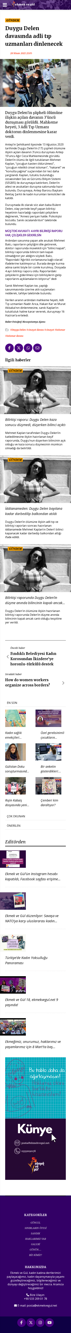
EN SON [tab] (12, 703)
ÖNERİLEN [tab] (14, 826)
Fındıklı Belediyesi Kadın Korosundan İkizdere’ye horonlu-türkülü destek (33, 658)
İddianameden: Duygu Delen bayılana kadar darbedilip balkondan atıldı (33, 511)
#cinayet (49, 329)
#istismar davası (14, 335)
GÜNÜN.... (35, 1249)
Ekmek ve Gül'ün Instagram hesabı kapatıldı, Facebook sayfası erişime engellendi (31, 879)
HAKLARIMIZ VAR (35, 1238)
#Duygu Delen (18, 329)
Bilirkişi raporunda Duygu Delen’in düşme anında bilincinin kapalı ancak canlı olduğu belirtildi (33, 600)
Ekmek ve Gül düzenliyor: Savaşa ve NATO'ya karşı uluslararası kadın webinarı (32, 921)
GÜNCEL (35, 1222)
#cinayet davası (35, 329)
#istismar (60, 329)
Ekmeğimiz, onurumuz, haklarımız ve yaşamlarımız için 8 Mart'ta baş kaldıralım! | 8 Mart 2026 (33, 1046)
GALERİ (35, 1244)
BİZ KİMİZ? (35, 1255)
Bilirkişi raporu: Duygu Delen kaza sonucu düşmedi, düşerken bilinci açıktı (35, 422)
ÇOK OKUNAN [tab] (16, 816)
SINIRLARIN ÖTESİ (36, 1228)
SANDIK (35, 1233)
